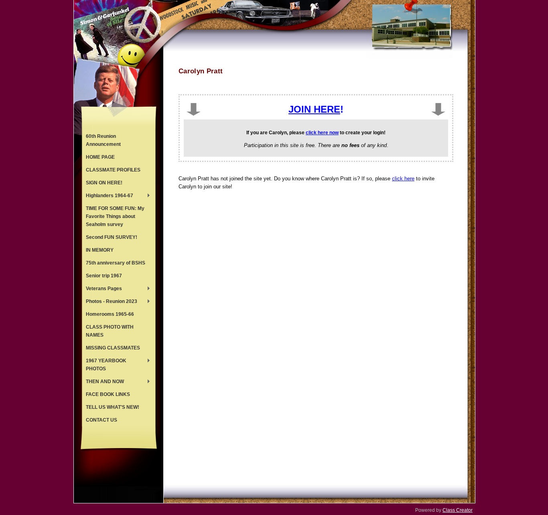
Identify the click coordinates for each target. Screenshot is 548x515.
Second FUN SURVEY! (111, 237)
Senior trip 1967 (104, 276)
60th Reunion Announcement (103, 140)
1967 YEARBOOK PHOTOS (104, 365)
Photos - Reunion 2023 (109, 302)
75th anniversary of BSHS (115, 263)
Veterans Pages (102, 289)
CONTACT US (101, 420)
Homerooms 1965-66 (110, 314)
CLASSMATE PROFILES (113, 170)
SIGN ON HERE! (104, 183)
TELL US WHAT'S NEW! (112, 407)
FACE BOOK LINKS (108, 394)
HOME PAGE (100, 157)
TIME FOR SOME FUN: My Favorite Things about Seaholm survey (115, 216)
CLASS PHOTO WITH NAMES (110, 331)
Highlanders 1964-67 (107, 196)
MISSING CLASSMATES (113, 348)
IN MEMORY (100, 250)
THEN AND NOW (103, 382)
